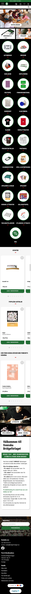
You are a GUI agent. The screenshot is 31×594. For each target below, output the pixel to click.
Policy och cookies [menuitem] (6, 578)
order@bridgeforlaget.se (12, 545)
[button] (2, 4)
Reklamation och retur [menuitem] (7, 580)
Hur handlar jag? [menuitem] (5, 575)
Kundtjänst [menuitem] (4, 570)
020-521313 (7, 542)
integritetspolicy (6, 532)
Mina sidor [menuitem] (4, 568)
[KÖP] (12, 291)
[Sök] (29, 7)
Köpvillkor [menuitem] (4, 573)
